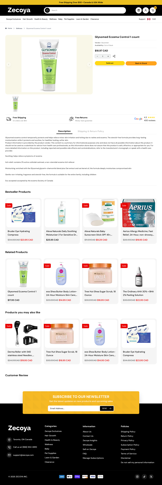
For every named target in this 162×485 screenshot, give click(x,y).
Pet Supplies (69, 19)
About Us (87, 431)
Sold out (109, 63)
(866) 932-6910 (29, 447)
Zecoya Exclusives (13, 19)
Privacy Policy (127, 440)
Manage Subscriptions (93, 458)
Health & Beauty (41, 19)
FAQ (85, 453)
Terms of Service (128, 453)
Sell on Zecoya (89, 449)
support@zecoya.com (23, 455)
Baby (60, 19)
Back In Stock (141, 63)
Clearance (94, 19)
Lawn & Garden (82, 19)
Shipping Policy (128, 431)
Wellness (53, 19)
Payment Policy (128, 449)
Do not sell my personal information (137, 462)
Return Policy (127, 436)
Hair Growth (28, 19)
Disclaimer (126, 458)
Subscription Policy (130, 445)
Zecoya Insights (90, 440)
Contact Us (88, 436)
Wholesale (87, 445)
